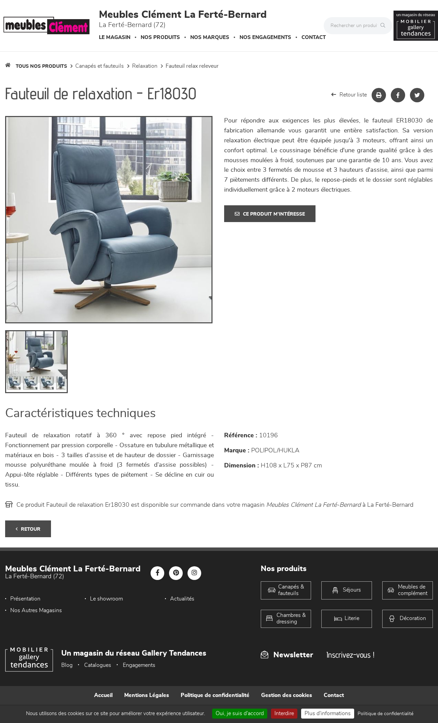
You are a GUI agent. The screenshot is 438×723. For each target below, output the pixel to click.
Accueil (103, 695)
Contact (313, 37)
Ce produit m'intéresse (274, 214)
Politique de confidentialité (215, 695)
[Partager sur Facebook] (398, 95)
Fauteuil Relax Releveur (192, 66)
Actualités (182, 599)
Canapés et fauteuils (99, 66)
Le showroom (106, 599)
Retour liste (353, 95)
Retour (30, 529)
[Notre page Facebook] (157, 573)
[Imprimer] (379, 95)
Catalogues (97, 665)
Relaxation (144, 66)
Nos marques (209, 37)
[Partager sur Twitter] (417, 95)
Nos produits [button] (160, 37)
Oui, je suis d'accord (240, 713)
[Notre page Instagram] (194, 573)
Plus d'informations (328, 713)
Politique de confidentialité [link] (385, 713)
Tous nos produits (41, 66)
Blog (67, 665)
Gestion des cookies (286, 695)
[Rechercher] (384, 25)
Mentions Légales (146, 695)
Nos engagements (265, 37)
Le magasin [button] (114, 37)
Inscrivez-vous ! (350, 655)
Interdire (284, 713)
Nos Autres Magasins (36, 610)
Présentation (25, 599)
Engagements (139, 665)
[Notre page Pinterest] (176, 573)
